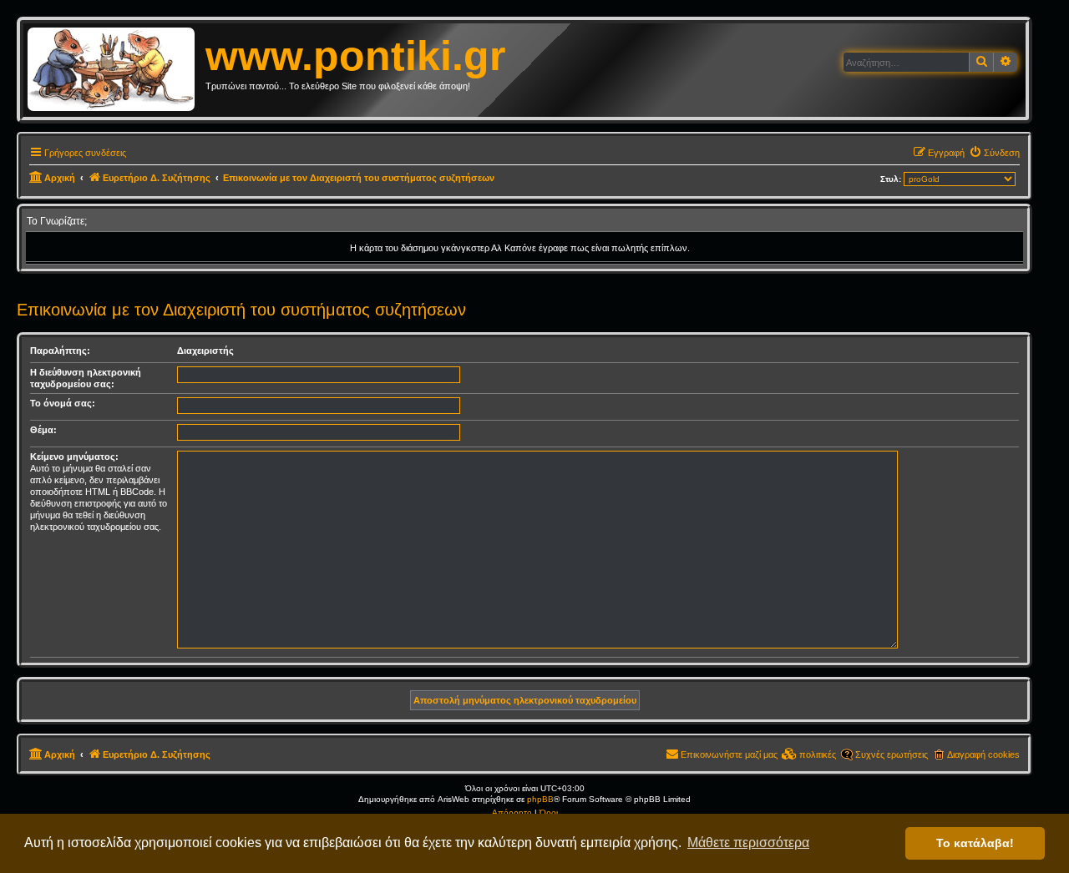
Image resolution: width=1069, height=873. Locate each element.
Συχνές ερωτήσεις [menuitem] (891, 754)
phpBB (540, 799)
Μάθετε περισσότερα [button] (748, 842)
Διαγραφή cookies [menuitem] (983, 754)
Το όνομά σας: (62, 403)
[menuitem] (994, 153)
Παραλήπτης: (60, 351)
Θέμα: (43, 430)
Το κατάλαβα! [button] (975, 843)
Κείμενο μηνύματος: (74, 457)
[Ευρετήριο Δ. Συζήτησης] (116, 70)
